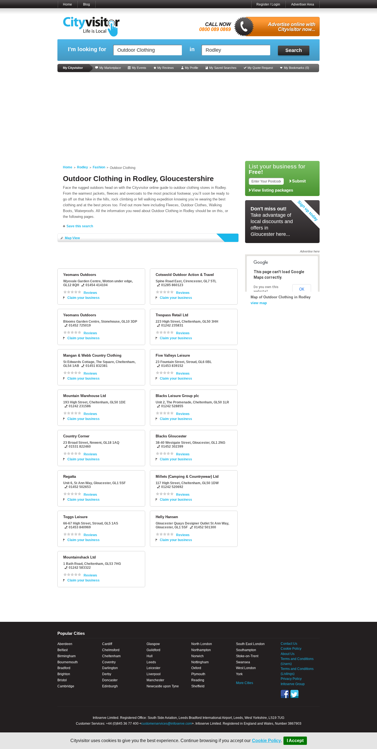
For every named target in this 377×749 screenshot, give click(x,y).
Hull (150, 656)
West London (246, 668)
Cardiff (107, 644)
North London (201, 644)
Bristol (62, 680)
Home (67, 4)
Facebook (285, 694)
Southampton (246, 650)
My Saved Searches (223, 67)
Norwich (197, 656)
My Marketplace (110, 67)
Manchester (155, 680)
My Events (139, 67)
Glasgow (153, 644)
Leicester (153, 668)
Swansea (243, 662)
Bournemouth (67, 662)
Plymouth (198, 674)
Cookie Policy (266, 740)
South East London (250, 644)
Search (293, 50)
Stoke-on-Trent (247, 656)
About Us (287, 654)
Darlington (110, 668)
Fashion (99, 167)
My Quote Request (260, 67)
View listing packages (272, 190)
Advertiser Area (302, 4)
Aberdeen (64, 644)
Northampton (201, 650)
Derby (106, 674)
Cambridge (65, 686)
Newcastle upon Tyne (163, 686)
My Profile (191, 67)
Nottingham (200, 662)
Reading (197, 680)
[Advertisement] (188, 116)
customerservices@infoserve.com (166, 723)
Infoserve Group (293, 684)
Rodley (82, 167)
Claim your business (83, 298)
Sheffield (198, 686)
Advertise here (310, 251)
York (239, 674)
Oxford (196, 668)
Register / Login (268, 4)
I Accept (295, 740)
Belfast (62, 650)
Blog (86, 4)
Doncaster (110, 680)
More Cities (244, 683)
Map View (72, 238)
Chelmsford (111, 650)
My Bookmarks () (296, 67)
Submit (299, 181)
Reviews (90, 293)
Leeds (151, 662)
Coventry (109, 662)
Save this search (80, 226)
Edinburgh (110, 686)
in (192, 49)
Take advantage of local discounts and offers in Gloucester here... (272, 221)
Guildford (153, 650)
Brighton (63, 674)
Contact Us (289, 644)
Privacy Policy (291, 679)
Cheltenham (111, 656)
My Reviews (165, 67)
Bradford (63, 668)
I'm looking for (87, 49)
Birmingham (66, 656)
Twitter (294, 694)
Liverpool (154, 674)
